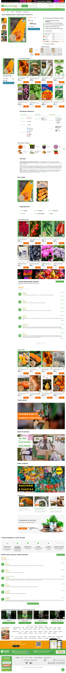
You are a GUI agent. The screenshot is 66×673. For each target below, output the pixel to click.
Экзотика (35, 9)
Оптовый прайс (53, 638)
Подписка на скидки (51, 636)
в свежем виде (30, 128)
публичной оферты (43, 172)
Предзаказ (40, 638)
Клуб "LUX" (44, 636)
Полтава (34, 629)
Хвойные (47, 9)
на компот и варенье (30, 135)
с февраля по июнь (44, 119)
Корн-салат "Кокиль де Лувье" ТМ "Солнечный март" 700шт (58, 78)
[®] (9, 6)
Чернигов (54, 629)
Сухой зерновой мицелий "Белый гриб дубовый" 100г (34, 78)
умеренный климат (59, 122)
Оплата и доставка (50, 3)
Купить (26, 82)
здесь (19, 284)
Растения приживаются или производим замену (53, 23)
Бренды (58, 638)
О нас (16, 636)
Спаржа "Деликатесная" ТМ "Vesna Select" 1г (46, 78)
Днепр (36, 627)
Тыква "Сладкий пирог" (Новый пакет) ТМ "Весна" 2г (23, 78)
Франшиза (43, 3)
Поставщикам (46, 638)
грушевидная (40, 210)
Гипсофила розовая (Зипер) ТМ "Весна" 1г (23, 102)
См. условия (38, 549)
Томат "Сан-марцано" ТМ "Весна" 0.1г (57, 239)
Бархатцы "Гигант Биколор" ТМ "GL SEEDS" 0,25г (47, 102)
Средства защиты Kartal (18, 638)
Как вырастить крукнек (23, 508)
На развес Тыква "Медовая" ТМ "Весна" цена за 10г (58, 394)
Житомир (59, 629)
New (5, 9)
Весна (52, 213)
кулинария (30, 131)
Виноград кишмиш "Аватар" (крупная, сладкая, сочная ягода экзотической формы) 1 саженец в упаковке (35, 264)
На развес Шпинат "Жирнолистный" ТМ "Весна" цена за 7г (34, 102)
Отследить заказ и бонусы (60, 3)
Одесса (31, 627)
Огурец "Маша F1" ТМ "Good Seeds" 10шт (58, 102)
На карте (51, 652)
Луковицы (24, 9)
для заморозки (30, 129)
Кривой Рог (15, 629)
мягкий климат (59, 118)
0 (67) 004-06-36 (24, 653)
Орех (34, 7)
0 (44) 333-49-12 (17, 651)
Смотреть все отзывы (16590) (33, 603)
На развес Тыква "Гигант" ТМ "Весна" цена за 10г (23, 394)
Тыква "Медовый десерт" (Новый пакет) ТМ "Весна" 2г (8, 76)
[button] (58, 41)
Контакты (21, 636)
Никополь (30, 629)
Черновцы (20, 633)
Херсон (51, 627)
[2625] (41, 506)
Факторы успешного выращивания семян (56, 509)
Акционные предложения (7, 3)
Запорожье (41, 627)
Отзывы (38, 636)
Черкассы (46, 627)
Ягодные (31, 9)
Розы (18, 9)
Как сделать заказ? (32, 638)
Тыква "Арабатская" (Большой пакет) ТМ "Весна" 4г (23, 369)
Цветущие (39, 9)
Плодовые (28, 9)
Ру (52, 5)
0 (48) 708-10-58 (17, 653)
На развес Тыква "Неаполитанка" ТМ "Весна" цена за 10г (34, 369)
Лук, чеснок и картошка (11, 9)
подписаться (23, 528)
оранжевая (25, 210)
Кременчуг (31, 633)
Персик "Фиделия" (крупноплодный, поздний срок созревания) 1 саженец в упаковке (35, 239)
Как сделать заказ (47, 657)
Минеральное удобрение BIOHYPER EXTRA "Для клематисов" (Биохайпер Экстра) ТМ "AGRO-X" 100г (22, 264)
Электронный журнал (38, 657)
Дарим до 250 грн (59, 636)
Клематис (37, 7)
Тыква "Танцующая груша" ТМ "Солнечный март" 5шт (47, 394)
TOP (7, 9)
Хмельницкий (48, 629)
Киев (23, 627)
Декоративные (43, 9)
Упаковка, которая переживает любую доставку (54, 28)
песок (58, 129)
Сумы (43, 629)
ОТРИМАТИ (6, 665)
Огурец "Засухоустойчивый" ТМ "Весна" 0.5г (47, 239)
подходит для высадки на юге (59, 120)
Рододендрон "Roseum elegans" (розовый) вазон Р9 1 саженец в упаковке (47, 264)
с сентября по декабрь (43, 118)
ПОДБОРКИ (3, 9)
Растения (55, 9)
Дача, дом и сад (63, 9)
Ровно (39, 629)
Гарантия (25, 636)
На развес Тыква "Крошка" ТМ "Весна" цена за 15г (58, 369)
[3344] (26, 506)
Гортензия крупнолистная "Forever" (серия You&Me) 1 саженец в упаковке (58, 264)
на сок (29, 136)
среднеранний (29, 121)
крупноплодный (55, 210)
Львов (55, 627)
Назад (4, 11)
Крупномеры (51, 9)
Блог (12, 636)
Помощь (26, 638)
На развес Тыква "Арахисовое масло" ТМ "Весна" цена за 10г (35, 394)
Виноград (20, 9)
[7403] (57, 506)
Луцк (20, 629)
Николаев (25, 629)
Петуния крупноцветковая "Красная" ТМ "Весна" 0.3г (22, 239)
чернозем (58, 130)
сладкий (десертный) (41, 213)
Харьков (27, 627)
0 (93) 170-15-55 (24, 651)
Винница (59, 627)
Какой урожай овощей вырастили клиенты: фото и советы (40, 509)
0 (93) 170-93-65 (24, 3)
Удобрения (59, 9)
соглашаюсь (32, 527)
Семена (15, 9)
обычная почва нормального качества (59, 127)
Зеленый (29, 124)
